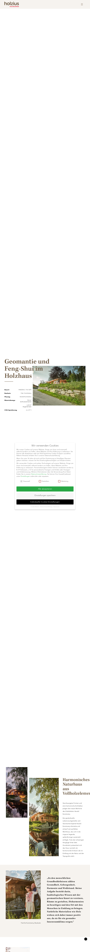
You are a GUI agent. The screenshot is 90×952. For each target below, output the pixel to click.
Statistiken (45, 481)
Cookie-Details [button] (35, 506)
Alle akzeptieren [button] (45, 489)
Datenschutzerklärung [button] (46, 506)
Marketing (64, 481)
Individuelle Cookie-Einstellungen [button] (45, 502)
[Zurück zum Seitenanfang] (85, 939)
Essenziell (26, 481)
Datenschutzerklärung (38, 474)
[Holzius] (11, 4)
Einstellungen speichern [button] (45, 495)
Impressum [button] (56, 506)
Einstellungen (25, 476)
